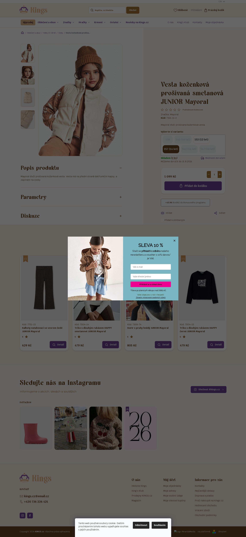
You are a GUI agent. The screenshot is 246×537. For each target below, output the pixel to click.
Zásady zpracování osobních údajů (151, 297)
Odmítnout (141, 525)
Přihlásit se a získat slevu (150, 284)
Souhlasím (160, 525)
